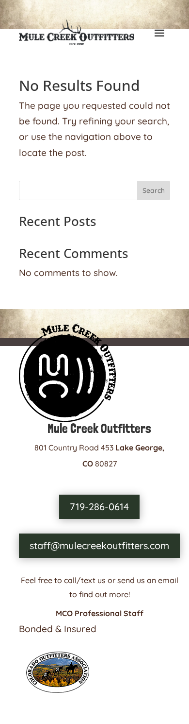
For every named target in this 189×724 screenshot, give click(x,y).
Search (153, 190)
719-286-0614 (99, 506)
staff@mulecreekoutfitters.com (99, 545)
